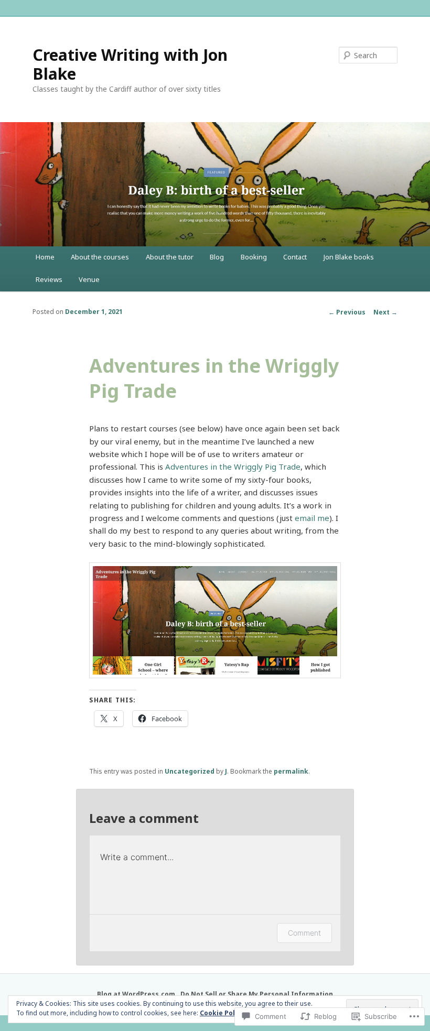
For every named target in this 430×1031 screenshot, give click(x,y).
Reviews (49, 279)
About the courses (100, 257)
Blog (217, 257)
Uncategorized (189, 771)
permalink (291, 771)
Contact (295, 257)
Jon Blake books (349, 257)
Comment (304, 932)
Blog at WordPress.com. (137, 994)
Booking (254, 257)
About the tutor (170, 257)
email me (312, 518)
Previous (347, 312)
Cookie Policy (222, 1012)
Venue (89, 279)
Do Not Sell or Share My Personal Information (256, 994)
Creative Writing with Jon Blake (130, 64)
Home (45, 257)
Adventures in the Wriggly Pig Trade (232, 466)
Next (385, 312)
